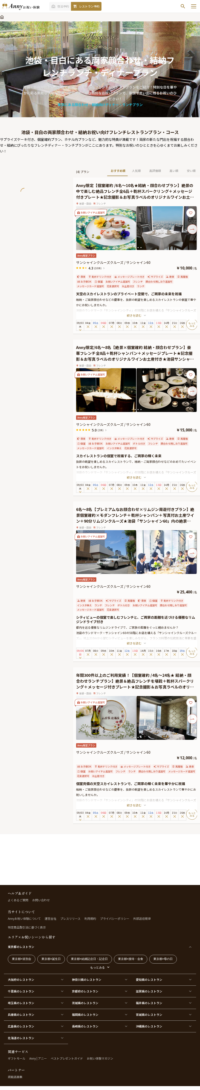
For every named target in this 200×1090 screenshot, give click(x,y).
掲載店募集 (15, 1077)
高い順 (174, 171)
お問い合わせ (41, 900)
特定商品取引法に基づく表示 (27, 927)
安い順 (191, 171)
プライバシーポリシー (114, 918)
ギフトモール (16, 1058)
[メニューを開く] (193, 6)
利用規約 (90, 918)
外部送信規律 (142, 918)
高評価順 (155, 171)
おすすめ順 (118, 171)
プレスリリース (70, 918)
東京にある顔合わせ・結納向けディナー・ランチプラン (100, 104)
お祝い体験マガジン (100, 1058)
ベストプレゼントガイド (67, 1058)
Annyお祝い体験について (24, 918)
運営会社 (50, 918)
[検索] (183, 6)
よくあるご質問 (18, 900)
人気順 (136, 171)
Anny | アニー (38, 1058)
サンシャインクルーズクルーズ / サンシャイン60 (113, 262)
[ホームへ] (21, 6)
